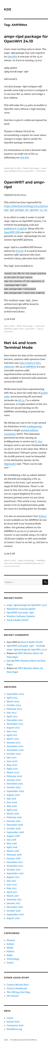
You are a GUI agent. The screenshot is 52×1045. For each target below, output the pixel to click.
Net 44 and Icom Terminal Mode (20, 345)
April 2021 (12, 735)
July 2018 (11, 839)
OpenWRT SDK (12, 232)
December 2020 (15, 746)
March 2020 (13, 772)
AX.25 (21, 400)
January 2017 (13, 903)
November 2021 (15, 724)
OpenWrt (12, 56)
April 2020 (12, 768)
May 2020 (12, 765)
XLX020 (42, 516)
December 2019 (15, 783)
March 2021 (13, 738)
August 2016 (13, 918)
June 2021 (12, 731)
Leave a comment (12, 566)
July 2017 (11, 880)
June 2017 (12, 884)
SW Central (12, 996)
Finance (11, 940)
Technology (34, 168)
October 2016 (14, 910)
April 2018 (12, 847)
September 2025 (15, 694)
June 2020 (12, 761)
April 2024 (12, 697)
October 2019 (14, 787)
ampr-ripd (39, 326)
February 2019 (14, 817)
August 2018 (13, 836)
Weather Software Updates (21, 616)
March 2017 (13, 895)
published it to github (15, 228)
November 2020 (15, 750)
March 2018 (13, 851)
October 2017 (13, 869)
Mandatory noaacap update (21, 608)
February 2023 (14, 709)
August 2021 (13, 727)
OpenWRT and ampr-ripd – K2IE (24, 645)
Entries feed (13, 1021)
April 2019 (12, 809)
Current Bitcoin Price (18, 984)
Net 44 (21, 171)
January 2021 (13, 742)
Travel (10, 962)
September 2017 (15, 873)
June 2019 (12, 802)
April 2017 (12, 892)
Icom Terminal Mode (13, 563)
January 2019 (13, 821)
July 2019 (11, 798)
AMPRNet (12, 171)
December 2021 (15, 720)
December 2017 (15, 862)
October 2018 (14, 828)
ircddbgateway (34, 426)
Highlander (10, 464)
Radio (25, 168)
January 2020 (14, 780)
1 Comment (41, 171)
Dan (9, 660)
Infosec (10, 944)
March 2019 (13, 813)
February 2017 (14, 899)
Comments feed (15, 1025)
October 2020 (14, 753)
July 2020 (12, 757)
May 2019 (12, 806)
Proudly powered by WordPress (23, 1040)
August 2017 (13, 877)
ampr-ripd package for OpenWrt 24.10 (26, 38)
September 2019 (15, 791)
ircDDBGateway (30, 563)
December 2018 (15, 824)
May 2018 (12, 843)
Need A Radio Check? (18, 620)
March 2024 (13, 701)
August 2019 (13, 795)
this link (24, 157)
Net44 (22, 329)
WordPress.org (14, 1029)
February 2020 (14, 776)
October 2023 (14, 705)
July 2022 (12, 712)
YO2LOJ (19, 251)
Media (10, 947)
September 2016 (15, 914)
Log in (10, 1018)
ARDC (15, 329)
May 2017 (12, 888)
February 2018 (14, 854)
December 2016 (15, 907)
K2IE (7, 9)
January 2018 (13, 858)
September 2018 (15, 832)
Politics (10, 951)
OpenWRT (28, 171)
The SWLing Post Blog (18, 992)
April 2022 (12, 716)
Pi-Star (38, 441)
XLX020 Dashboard (17, 988)
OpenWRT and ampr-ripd (20, 612)
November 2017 (15, 866)
